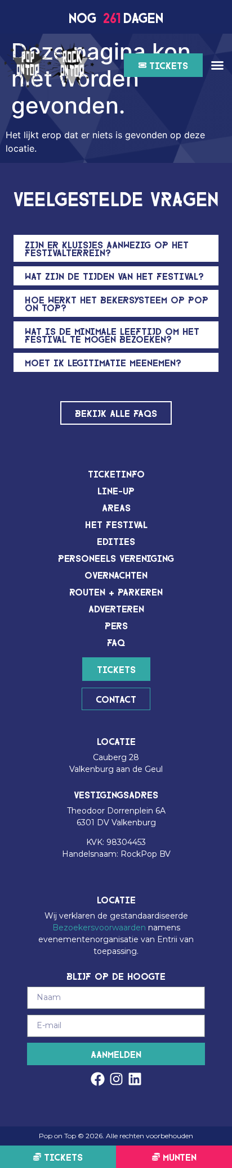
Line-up (116, 490)
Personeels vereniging (116, 557)
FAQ (116, 642)
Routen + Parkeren (116, 591)
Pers (116, 625)
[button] (217, 65)
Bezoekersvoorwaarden (99, 927)
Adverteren (116, 608)
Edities (116, 541)
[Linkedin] (135, 1079)
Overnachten (116, 574)
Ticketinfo (116, 473)
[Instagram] (116, 1079)
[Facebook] (98, 1079)
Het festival (116, 524)
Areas (116, 507)
